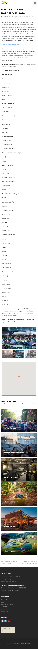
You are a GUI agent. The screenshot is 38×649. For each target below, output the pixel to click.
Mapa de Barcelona (7, 604)
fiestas (4, 524)
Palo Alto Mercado (9, 428)
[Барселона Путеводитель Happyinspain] (4, 3)
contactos (4, 609)
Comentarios (5, 611)
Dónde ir (3, 602)
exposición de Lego (10, 477)
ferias (22, 426)
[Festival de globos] (19, 543)
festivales (5, 450)
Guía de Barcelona (6, 600)
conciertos (17, 426)
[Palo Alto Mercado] (19, 420)
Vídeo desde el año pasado (10, 45)
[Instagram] (5, 621)
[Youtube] (9, 621)
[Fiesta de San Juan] (19, 519)
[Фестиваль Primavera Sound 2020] (19, 445)
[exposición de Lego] (19, 470)
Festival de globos (9, 551)
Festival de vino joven (10, 502)
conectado (14, 404)
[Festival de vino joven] (19, 494)
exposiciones (6, 475)
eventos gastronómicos (8, 426)
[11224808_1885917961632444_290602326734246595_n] (19, 338)
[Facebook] (2, 621)
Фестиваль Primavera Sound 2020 (15, 453)
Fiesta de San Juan (9, 526)
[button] (19, 377)
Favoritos (4, 607)
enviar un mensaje (13, 590)
